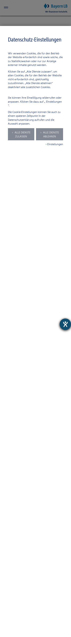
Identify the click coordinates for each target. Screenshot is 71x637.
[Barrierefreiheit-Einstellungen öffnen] (65, 324)
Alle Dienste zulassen (22, 134)
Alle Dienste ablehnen (50, 134)
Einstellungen (54, 101)
